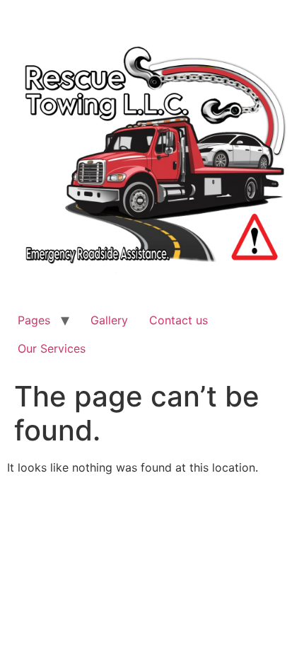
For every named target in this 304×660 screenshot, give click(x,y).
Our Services (52, 348)
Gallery (109, 320)
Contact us (178, 320)
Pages (34, 320)
